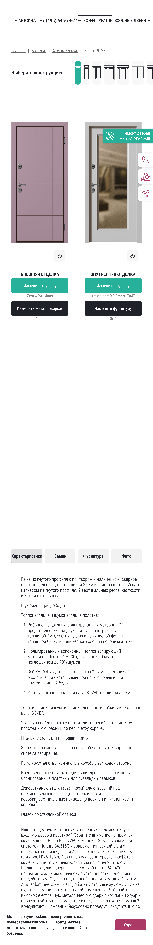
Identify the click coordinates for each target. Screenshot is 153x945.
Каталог (39, 50)
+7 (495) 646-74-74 (59, 20)
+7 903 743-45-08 (135, 138)
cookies (40, 916)
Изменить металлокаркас (40, 308)
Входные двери (130, 20)
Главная (18, 50)
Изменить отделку (39, 285)
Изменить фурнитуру (113, 308)
